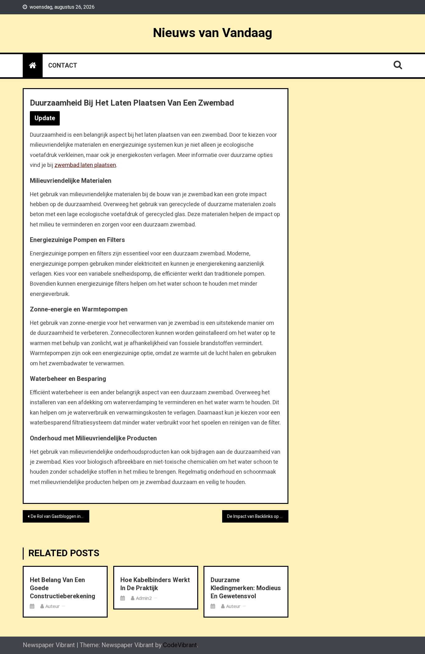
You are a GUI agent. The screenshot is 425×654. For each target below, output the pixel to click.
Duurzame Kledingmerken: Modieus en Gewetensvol (246, 588)
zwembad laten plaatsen (85, 165)
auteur (52, 606)
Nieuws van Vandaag (212, 33)
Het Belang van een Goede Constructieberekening (62, 588)
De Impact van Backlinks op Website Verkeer (258, 516)
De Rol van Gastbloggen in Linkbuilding (60, 516)
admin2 (144, 598)
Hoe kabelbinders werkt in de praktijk (155, 584)
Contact (62, 65)
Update (45, 118)
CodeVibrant (180, 645)
